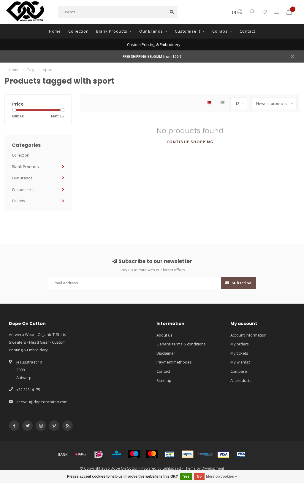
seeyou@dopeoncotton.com (41, 401)
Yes (186, 476)
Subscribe (241, 283)
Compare (238, 371)
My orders (239, 344)
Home (55, 31)
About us (164, 335)
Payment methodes (174, 362)
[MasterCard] (152, 454)
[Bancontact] (169, 454)
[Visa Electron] (241, 454)
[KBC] (116, 454)
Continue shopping (190, 141)
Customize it (187, 31)
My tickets (239, 353)
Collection (78, 31)
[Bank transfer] (63, 454)
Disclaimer (165, 353)
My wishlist (240, 362)
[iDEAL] (98, 454)
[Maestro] (134, 454)
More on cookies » (221, 476)
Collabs (220, 31)
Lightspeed (171, 468)
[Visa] (223, 454)
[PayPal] (187, 454)
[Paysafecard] (205, 454)
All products (240, 380)
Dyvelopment (213, 468)
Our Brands (151, 31)
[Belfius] (80, 454)
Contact (247, 31)
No (199, 476)
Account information (248, 335)
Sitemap (163, 380)
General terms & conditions (181, 344)
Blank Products (111, 31)
